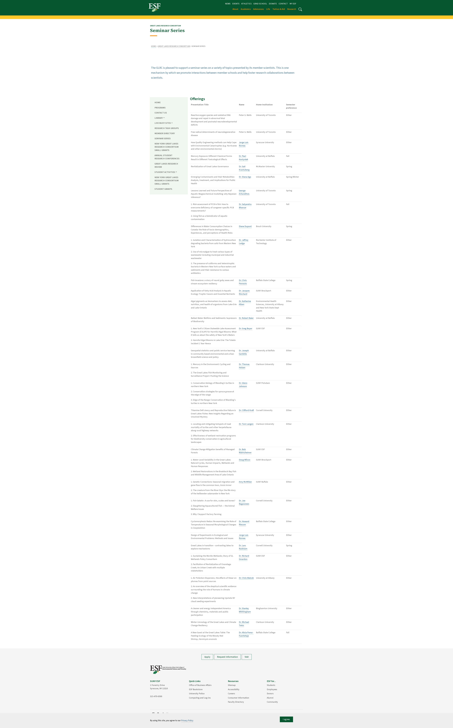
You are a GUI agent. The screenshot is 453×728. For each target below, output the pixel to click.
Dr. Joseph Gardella (244, 352)
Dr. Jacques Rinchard (244, 292)
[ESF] (154, 7)
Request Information (227, 657)
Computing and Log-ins (200, 697)
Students (271, 685)
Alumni (270, 697)
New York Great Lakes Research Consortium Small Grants (167, 147)
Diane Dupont (245, 226)
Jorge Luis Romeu (243, 144)
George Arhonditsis (244, 192)
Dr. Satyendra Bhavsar (245, 206)
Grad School (260, 3)
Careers (231, 693)
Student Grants (163, 189)
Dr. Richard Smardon (244, 557)
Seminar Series (163, 138)
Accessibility (233, 689)
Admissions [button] (258, 9)
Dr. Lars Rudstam (243, 547)
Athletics (246, 3)
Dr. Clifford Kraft (246, 410)
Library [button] (159, 117)
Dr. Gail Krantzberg (244, 168)
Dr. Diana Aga (245, 176)
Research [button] (291, 9)
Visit (247, 657)
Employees (272, 689)
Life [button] (268, 9)
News (227, 3)
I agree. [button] (286, 719)
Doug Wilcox (244, 459)
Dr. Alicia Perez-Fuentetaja (246, 634)
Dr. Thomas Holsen (244, 366)
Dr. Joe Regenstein (244, 502)
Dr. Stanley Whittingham (245, 610)
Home (153, 46)
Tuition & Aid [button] (279, 9)
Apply (207, 657)
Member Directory (165, 133)
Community (272, 701)
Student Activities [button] (165, 172)
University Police (196, 693)
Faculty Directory (236, 701)
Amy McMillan (245, 481)
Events (235, 3)
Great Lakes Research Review (166, 165)
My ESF (293, 3)
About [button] (235, 9)
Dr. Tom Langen (246, 424)
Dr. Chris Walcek (246, 577)
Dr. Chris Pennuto (243, 282)
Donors (270, 693)
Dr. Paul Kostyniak (243, 158)
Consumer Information (238, 697)
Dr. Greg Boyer (245, 328)
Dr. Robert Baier (246, 318)
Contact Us (161, 112)
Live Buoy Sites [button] (163, 123)
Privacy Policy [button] (187, 720)
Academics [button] (246, 9)
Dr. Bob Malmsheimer (245, 451)
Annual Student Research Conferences (167, 157)
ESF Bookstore (195, 689)
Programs (160, 107)
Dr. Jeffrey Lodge (243, 241)
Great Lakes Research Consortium (174, 46)
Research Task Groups (167, 128)
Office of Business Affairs (200, 685)
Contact (283, 3)
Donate (273, 3)
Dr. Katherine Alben (245, 303)
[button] (300, 9)
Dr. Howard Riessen (244, 523)
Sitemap (232, 685)
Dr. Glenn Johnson (243, 384)
